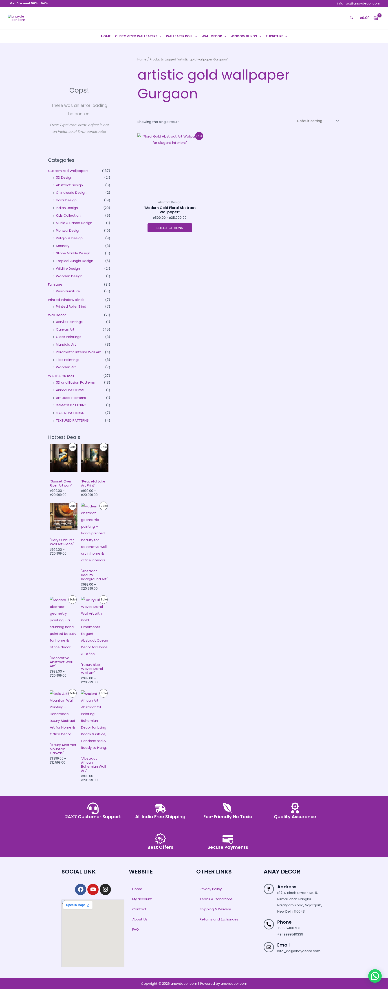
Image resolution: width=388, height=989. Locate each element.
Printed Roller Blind (71, 306)
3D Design (64, 177)
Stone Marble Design (73, 253)
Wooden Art (66, 367)
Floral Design (66, 200)
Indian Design (67, 207)
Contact (139, 909)
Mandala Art (66, 344)
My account (142, 899)
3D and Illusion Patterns (75, 382)
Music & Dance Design (74, 222)
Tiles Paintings (67, 359)
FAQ (135, 929)
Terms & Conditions (216, 899)
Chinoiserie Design (71, 192)
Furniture (274, 36)
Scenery (62, 245)
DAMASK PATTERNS (71, 405)
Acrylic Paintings (69, 321)
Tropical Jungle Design (74, 260)
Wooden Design (69, 276)
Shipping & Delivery (215, 909)
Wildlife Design (68, 268)
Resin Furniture (68, 291)
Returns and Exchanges (219, 919)
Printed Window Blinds (66, 299)
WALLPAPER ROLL (179, 36)
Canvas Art (65, 329)
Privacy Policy (211, 889)
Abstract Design (69, 185)
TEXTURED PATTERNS (72, 420)
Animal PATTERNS (70, 390)
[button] (352, 18)
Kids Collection (68, 215)
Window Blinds (244, 36)
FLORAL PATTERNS (70, 412)
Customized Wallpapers (136, 36)
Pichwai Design (68, 230)
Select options (170, 227)
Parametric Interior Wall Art (78, 352)
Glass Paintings (68, 336)
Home (105, 36)
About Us (140, 919)
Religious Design (69, 238)
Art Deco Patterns (71, 397)
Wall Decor (212, 36)
